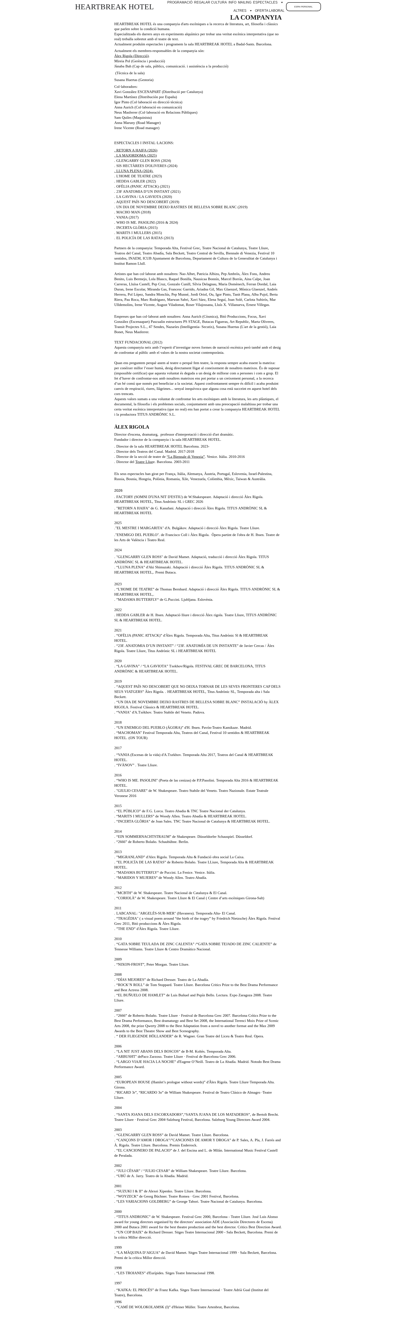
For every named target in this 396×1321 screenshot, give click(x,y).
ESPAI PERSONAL (303, 7)
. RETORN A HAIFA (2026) (135, 150)
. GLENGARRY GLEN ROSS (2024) (142, 161)
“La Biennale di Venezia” (186, 457)
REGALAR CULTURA (210, 2)
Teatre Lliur (144, 462)
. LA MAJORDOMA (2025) (135, 155)
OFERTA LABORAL (269, 10)
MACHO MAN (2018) (133, 212)
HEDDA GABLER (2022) (136, 181)
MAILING (244, 2)
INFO (232, 2)
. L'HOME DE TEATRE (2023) (138, 176)
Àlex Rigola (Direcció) (131, 56)
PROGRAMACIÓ (179, 2)
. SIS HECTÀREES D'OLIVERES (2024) (145, 166)
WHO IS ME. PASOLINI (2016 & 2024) (147, 222)
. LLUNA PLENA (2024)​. (133, 171)
